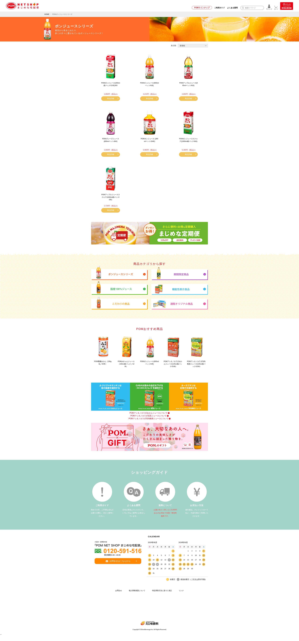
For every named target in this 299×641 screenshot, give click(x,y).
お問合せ (118, 590)
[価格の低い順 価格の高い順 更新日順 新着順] (193, 45)
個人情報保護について (137, 590)
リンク (181, 590)
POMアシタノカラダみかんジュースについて (148, 413)
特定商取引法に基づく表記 (162, 590)
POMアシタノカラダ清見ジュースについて (148, 416)
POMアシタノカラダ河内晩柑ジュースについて (148, 419)
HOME (46, 14)
